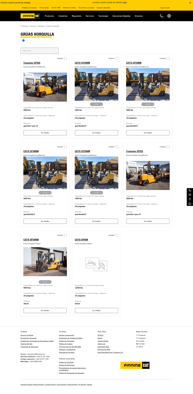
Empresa (139, 15)
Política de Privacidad (66, 341)
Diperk (100, 338)
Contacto (162, 16)
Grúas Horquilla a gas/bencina (34, 67)
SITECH (100, 335)
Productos (49, 15)
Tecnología (103, 15)
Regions (169, 16)
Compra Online (103, 341)
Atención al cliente (69, 8)
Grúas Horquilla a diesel (31, 243)
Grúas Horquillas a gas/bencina (137, 67)
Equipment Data (103, 347)
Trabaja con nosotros (29, 8)
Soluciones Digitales (121, 15)
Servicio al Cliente (27, 335)
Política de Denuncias (66, 365)
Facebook (141, 335)
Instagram (142, 338)
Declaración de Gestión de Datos (70, 338)
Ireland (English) (72, 384)
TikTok (140, 347)
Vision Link (101, 344)
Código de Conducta (66, 362)
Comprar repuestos (103, 8)
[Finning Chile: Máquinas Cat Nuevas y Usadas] (30, 16)
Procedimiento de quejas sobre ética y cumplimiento (72, 369)
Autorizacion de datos (66, 352)
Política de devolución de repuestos (71, 373)
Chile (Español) (61, 384)
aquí (125, 2)
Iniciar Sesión (165, 8)
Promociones (44, 8)
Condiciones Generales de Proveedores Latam (37, 341)
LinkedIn (141, 341)
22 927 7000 (55, 8)
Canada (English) (50, 384)
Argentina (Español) (27, 384)
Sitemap (89, 384)
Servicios (90, 15)
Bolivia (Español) (39, 384)
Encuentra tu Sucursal (28, 338)
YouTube (141, 344)
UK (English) (82, 384)
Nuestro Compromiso (66, 335)
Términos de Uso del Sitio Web (70, 347)
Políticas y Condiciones (67, 349)
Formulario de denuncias (29, 347)
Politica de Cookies (65, 344)
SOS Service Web (104, 349)
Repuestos (76, 15)
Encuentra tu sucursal (86, 8)
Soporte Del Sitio (26, 344)
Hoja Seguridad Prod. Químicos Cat (110, 352)
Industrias (62, 15)
